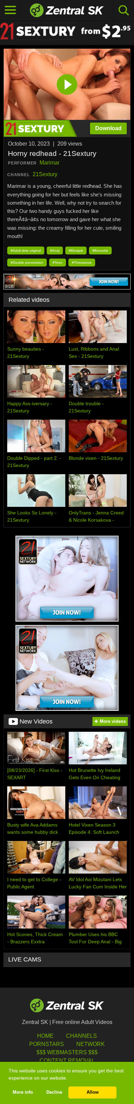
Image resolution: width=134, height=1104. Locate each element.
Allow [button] (93, 1092)
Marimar (49, 163)
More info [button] (23, 1092)
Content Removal (67, 1060)
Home (45, 1036)
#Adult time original (26, 250)
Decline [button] (54, 1092)
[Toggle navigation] (10, 10)
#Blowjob (76, 250)
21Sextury (45, 174)
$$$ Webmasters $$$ (67, 1052)
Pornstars (46, 1044)
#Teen (58, 262)
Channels (81, 1036)
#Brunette (100, 250)
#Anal (54, 250)
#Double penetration (27, 262)
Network (90, 1044)
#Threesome (82, 262)
